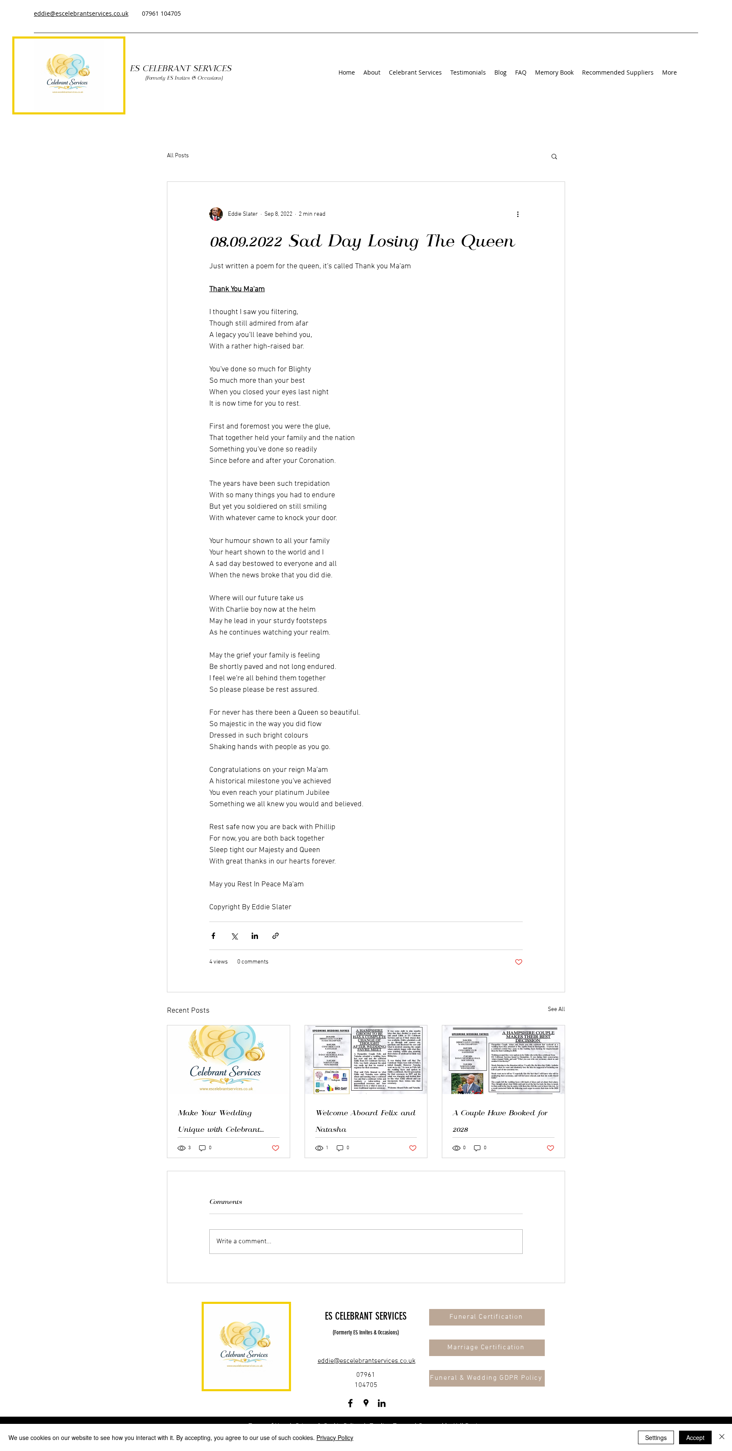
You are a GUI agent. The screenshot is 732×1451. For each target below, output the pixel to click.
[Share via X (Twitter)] (234, 936)
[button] (415, 72)
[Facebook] (350, 1403)
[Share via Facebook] (213, 936)
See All (556, 1009)
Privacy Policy (334, 1437)
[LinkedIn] (381, 1403)
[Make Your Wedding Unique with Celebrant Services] (228, 1059)
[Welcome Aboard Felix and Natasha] (366, 1059)
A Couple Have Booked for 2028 (499, 1121)
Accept (695, 1437)
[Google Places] (366, 1403)
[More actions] (518, 214)
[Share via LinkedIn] (255, 936)
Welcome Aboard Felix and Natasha (365, 1121)
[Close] (722, 1437)
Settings (656, 1437)
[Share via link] (276, 936)
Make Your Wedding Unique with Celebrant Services (218, 1121)
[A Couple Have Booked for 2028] (503, 1059)
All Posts (178, 155)
